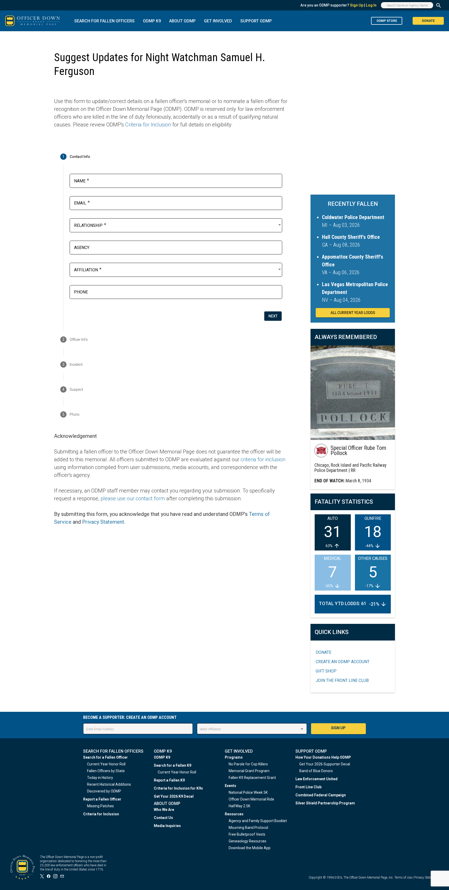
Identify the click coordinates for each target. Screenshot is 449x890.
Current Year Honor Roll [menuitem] (106, 764)
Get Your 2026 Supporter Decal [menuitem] (324, 764)
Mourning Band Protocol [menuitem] (248, 827)
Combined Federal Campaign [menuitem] (320, 795)
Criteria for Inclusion (148, 124)
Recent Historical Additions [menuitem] (109, 784)
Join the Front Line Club (342, 680)
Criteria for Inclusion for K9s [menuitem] (178, 788)
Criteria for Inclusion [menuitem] (101, 814)
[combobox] (178, 225)
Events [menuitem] (230, 786)
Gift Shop (326, 671)
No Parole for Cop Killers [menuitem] (248, 764)
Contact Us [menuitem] (163, 818)
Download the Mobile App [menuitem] (249, 848)
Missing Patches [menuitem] (100, 806)
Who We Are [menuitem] (164, 810)
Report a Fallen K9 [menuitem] (169, 780)
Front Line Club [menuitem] (308, 787)
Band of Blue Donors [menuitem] (316, 771)
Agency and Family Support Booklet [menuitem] (258, 821)
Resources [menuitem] (234, 814)
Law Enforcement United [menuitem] (316, 779)
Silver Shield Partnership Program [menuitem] (325, 803)
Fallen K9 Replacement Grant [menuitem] (252, 778)
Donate (323, 652)
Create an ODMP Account (342, 661)
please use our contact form (133, 498)
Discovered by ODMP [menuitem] (104, 791)
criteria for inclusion (263, 459)
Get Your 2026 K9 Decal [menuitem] (174, 796)
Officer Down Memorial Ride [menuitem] (251, 799)
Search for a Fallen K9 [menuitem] (172, 765)
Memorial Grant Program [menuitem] (249, 771)
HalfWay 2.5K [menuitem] (239, 806)
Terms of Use (403, 877)
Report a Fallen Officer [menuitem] (102, 799)
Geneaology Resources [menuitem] (247, 841)
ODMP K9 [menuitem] (162, 757)
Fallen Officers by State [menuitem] (106, 771)
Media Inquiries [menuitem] (167, 826)
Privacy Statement (103, 522)
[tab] (171, 156)
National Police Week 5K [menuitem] (248, 792)
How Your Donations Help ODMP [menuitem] (323, 757)
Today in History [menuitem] (100, 778)
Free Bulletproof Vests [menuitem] (247, 834)
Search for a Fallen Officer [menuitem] (105, 757)
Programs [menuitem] (234, 757)
